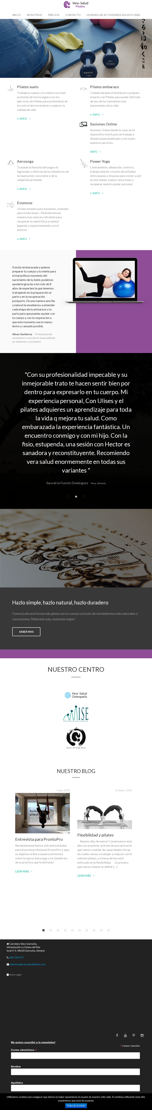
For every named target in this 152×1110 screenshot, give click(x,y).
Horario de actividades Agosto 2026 (113, 14)
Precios (53, 14)
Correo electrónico (24, 1050)
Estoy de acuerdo (76, 1105)
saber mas (26, 631)
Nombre (16, 1066)
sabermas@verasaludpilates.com (27, 964)
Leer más (22, 871)
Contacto (73, 14)
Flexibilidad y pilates (95, 834)
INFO (94, 151)
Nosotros (34, 14)
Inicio (16, 14)
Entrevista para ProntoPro (39, 839)
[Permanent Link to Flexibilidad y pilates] (104, 811)
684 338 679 (16, 957)
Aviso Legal (15, 974)
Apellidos (17, 1082)
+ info (22, 118)
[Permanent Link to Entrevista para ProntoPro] (42, 813)
